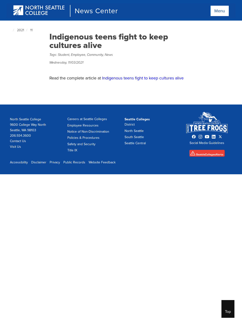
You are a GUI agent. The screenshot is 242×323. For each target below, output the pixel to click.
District (130, 124)
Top (228, 311)
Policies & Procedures (83, 138)
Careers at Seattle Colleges (87, 119)
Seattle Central (135, 143)
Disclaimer (38, 162)
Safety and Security (81, 144)
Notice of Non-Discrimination (88, 132)
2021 (20, 30)
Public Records (74, 162)
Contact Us (18, 141)
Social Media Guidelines (207, 143)
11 (31, 30)
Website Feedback (102, 162)
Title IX (72, 150)
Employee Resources (83, 125)
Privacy (55, 162)
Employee (78, 55)
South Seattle (134, 137)
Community (95, 55)
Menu (219, 10)
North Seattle (134, 131)
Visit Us (15, 147)
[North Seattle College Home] (39, 11)
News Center (96, 10)
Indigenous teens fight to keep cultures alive (143, 78)
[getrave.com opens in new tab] (207, 154)
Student (63, 55)
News (109, 55)
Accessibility (19, 162)
